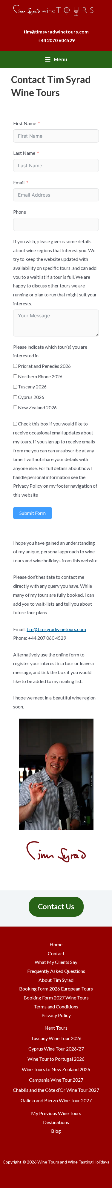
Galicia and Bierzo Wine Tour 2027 (56, 1100)
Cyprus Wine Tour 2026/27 (56, 1048)
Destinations (56, 1122)
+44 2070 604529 (56, 40)
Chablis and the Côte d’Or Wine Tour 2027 (56, 1090)
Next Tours (56, 1028)
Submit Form (32, 513)
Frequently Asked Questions (56, 971)
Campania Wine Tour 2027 (56, 1080)
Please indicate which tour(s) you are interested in (50, 351)
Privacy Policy (56, 1015)
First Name (24, 123)
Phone (19, 212)
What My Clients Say (56, 962)
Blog (56, 1131)
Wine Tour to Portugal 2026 (56, 1059)
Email (18, 182)
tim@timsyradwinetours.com (56, 629)
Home (56, 944)
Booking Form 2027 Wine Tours (56, 997)
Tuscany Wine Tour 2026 (56, 1038)
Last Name (24, 153)
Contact (56, 953)
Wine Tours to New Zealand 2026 (56, 1069)
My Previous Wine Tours (56, 1113)
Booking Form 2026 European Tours (56, 988)
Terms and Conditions (56, 1006)
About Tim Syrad (56, 980)
